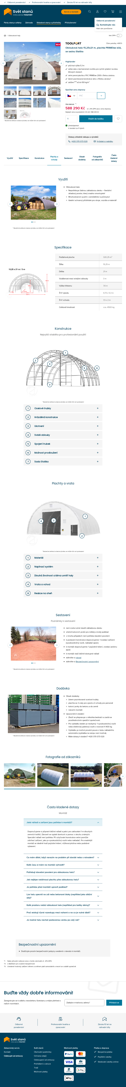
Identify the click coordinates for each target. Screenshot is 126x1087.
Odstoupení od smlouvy (44, 1059)
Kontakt (7, 1052)
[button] (112, 11)
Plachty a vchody (54, 158)
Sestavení (68, 158)
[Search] (89, 12)
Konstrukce (39, 158)
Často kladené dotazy (113, 158)
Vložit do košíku (96, 118)
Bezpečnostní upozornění (87, 661)
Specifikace (24, 158)
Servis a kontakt (71, 11)
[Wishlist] (105, 12)
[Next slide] (61, 63)
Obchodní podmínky (42, 1052)
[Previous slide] (3, 63)
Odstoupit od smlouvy (13, 1055)
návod (78, 657)
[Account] (97, 12)
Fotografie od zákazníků (97, 158)
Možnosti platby (41, 1071)
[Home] (5, 35)
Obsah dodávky (82, 158)
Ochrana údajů (40, 1055)
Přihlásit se (114, 1002)
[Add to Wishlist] (118, 118)
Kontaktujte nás (107, 24)
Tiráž (36, 1067)
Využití (10, 158)
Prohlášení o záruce (42, 1063)
